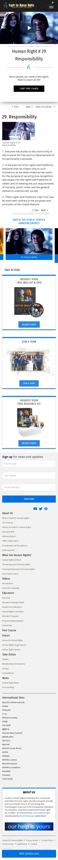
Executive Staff (8, 532)
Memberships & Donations (13, 664)
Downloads (7, 625)
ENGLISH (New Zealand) (12, 733)
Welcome (6, 598)
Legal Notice (22, 844)
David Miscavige (27, 816)
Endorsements (8, 550)
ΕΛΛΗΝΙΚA (6, 771)
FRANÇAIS (6, 710)
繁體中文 (5, 729)
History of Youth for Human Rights (16, 527)
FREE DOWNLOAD (29, 853)
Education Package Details (13, 602)
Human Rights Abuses (11, 649)
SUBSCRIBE (29, 499)
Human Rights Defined (11, 560)
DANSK (5, 706)
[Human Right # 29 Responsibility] (18, 130)
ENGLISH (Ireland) (9, 763)
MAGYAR (6, 744)
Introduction (7, 583)
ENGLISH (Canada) (9, 717)
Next (28, 106)
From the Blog (8, 687)
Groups (5, 668)
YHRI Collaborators (10, 541)
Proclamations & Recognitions (15, 545)
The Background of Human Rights (16, 564)
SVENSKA (6, 756)
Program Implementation (12, 621)
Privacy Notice (32, 840)
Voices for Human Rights (12, 640)
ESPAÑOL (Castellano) (11, 767)
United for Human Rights (12, 840)
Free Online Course (10, 573)
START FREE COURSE (29, 88)
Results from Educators (12, 607)
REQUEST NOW (29, 324)
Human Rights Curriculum (12, 611)
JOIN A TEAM (29, 383)
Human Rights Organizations (14, 645)
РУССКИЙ (6, 725)
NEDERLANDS (7, 737)
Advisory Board (8, 536)
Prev (16, 106)
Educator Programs (10, 616)
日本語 (5, 721)
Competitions (8, 673)
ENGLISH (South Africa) (11, 748)
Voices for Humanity (10, 588)
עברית (4, 714)
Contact (33, 844)
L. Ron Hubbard (39, 813)
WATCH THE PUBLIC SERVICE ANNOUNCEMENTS (29, 221)
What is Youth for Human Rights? (15, 518)
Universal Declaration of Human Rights (18, 569)
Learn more (40, 816)
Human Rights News (10, 683)
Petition (5, 659)
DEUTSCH (6, 740)
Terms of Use (8, 844)
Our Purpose (7, 522)
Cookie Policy (47, 840)
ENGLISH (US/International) (13, 702)
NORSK (5, 752)
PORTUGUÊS (7, 779)
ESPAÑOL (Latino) (9, 760)
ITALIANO (6, 775)
